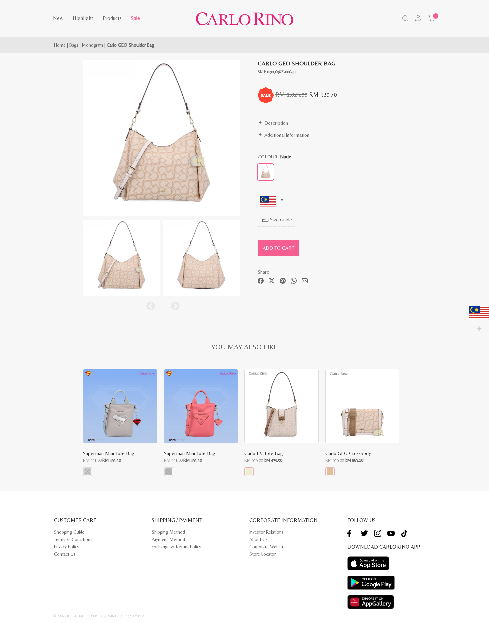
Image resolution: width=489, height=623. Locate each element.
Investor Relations (266, 532)
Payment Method (168, 539)
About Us (258, 539)
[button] (87, 471)
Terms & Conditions (73, 539)
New (58, 18)
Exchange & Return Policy (176, 546)
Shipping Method (168, 532)
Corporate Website (267, 546)
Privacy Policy (66, 546)
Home (60, 45)
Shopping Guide (69, 532)
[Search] (404, 19)
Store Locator (262, 554)
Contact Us (65, 554)
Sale (135, 18)
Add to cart (278, 248)
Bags (73, 45)
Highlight (83, 18)
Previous (149, 304)
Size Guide (277, 220)
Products (112, 18)
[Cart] (431, 18)
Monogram (92, 45)
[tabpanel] (161, 138)
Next (173, 304)
